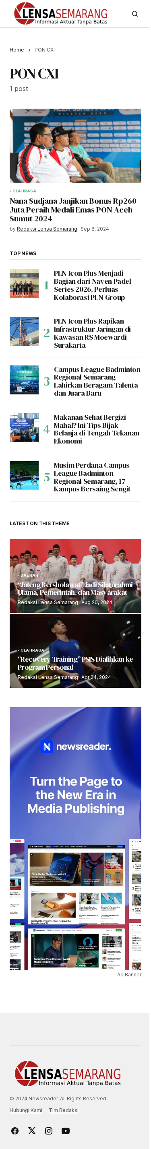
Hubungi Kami (26, 1110)
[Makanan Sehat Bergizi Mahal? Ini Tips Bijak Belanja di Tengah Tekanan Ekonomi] (24, 427)
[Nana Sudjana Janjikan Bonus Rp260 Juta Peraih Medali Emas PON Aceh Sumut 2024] (75, 146)
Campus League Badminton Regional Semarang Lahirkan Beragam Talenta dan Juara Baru (97, 381)
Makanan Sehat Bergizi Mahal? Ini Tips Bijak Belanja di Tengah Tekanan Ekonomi (96, 429)
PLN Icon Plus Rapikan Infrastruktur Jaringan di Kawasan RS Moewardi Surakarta (92, 333)
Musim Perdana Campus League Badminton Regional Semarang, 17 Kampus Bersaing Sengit (92, 477)
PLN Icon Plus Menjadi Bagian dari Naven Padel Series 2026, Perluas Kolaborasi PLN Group (92, 285)
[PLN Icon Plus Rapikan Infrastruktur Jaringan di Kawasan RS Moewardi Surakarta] (24, 331)
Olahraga (24, 191)
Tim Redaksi (64, 1110)
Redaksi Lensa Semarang (48, 602)
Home (17, 50)
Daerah (29, 575)
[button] (134, 13)
